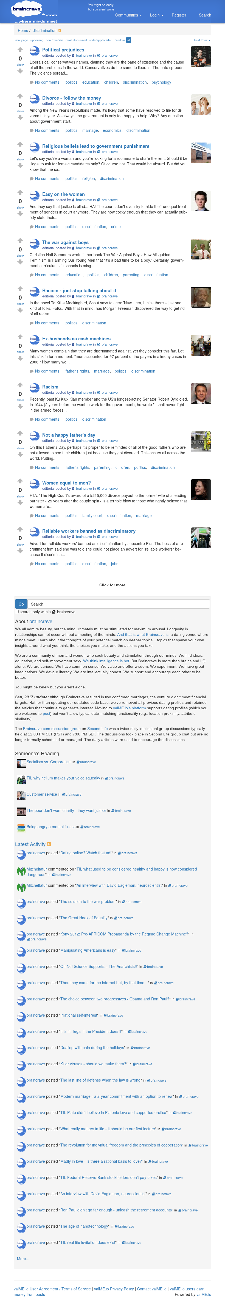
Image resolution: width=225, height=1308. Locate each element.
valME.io (203, 1294)
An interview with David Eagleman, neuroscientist (119, 885)
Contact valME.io (152, 1288)
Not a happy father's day (68, 434)
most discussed (76, 40)
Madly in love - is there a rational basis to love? (101, 1161)
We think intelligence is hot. (106, 661)
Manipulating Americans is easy (87, 950)
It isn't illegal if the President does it (90, 1031)
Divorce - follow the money (71, 97)
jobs (114, 563)
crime (116, 226)
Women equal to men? (66, 482)
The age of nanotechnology (84, 1226)
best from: (201, 40)
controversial (54, 40)
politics (71, 82)
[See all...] (50, 843)
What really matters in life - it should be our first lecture (107, 1128)
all (128, 40)
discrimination (44, 30)
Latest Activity (30, 843)
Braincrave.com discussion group (52, 728)
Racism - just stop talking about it (79, 290)
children (111, 82)
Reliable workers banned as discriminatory (89, 530)
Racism (50, 386)
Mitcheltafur (37, 869)
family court (92, 515)
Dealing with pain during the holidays (92, 1047)
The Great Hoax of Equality (84, 917)
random (120, 40)
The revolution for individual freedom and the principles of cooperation (121, 1145)
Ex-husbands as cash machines (76, 338)
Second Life (97, 728)
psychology (161, 82)
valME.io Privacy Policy (114, 1288)
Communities (127, 15)
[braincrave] (36, 51)
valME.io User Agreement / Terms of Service (52, 1288)
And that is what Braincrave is (142, 634)
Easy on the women (63, 194)
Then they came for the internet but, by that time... (104, 982)
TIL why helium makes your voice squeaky (63, 778)
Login (155, 15)
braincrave (110, 55)
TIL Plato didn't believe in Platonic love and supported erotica (113, 1112)
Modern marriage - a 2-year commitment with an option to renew (116, 1096)
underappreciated (100, 40)
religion (88, 178)
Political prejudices (63, 49)
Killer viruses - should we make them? (93, 1063)
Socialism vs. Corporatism (49, 761)
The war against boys (65, 242)
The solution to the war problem (88, 901)
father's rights (77, 371)
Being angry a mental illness (51, 826)
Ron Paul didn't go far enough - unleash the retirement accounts (116, 1210)
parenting (131, 274)
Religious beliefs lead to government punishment (96, 146)
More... (23, 1258)
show (20, 64)
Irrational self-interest (78, 1015)
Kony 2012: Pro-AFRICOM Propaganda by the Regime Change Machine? (124, 934)
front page (21, 40)
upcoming (36, 40)
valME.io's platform (129, 708)
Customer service (42, 794)
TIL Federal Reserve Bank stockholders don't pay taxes (108, 1177)
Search (205, 15)
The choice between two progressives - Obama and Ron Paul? (114, 998)
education (90, 82)
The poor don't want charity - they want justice (66, 810)
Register (179, 15)
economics (112, 130)
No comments (47, 82)
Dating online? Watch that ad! (85, 852)
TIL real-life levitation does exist (87, 1242)
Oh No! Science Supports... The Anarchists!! (98, 966)
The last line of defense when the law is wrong (100, 1080)
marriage (90, 130)
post (46, 713)
